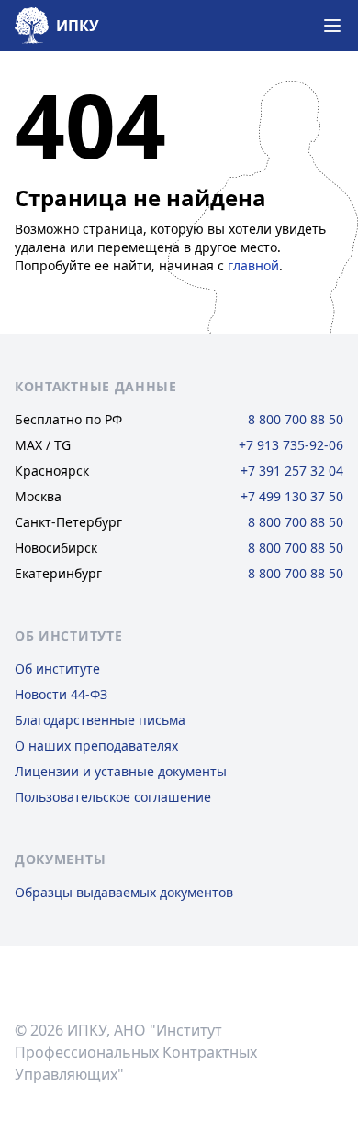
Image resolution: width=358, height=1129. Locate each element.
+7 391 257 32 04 (292, 470)
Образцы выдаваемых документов (124, 892)
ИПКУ (77, 26)
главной (253, 265)
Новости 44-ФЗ (61, 694)
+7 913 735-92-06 (291, 445)
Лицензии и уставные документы (121, 771)
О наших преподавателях (96, 745)
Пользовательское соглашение (113, 797)
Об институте (57, 668)
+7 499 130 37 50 (292, 496)
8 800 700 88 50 (295, 419)
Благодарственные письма (100, 720)
